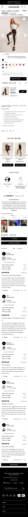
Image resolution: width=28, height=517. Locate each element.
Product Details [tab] (6, 105)
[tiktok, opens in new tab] (14, 495)
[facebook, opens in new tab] (10, 495)
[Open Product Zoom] (24, 18)
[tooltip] (18, 199)
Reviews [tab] (4, 235)
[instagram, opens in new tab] (3, 495)
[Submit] (23, 488)
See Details (18, 2)
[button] (3, 2)
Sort (14, 248)
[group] (14, 2)
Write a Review (15, 243)
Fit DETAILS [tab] (15, 105)
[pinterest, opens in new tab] (7, 495)
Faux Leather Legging (11, 259)
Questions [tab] (13, 235)
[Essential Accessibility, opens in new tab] (21, 495)
